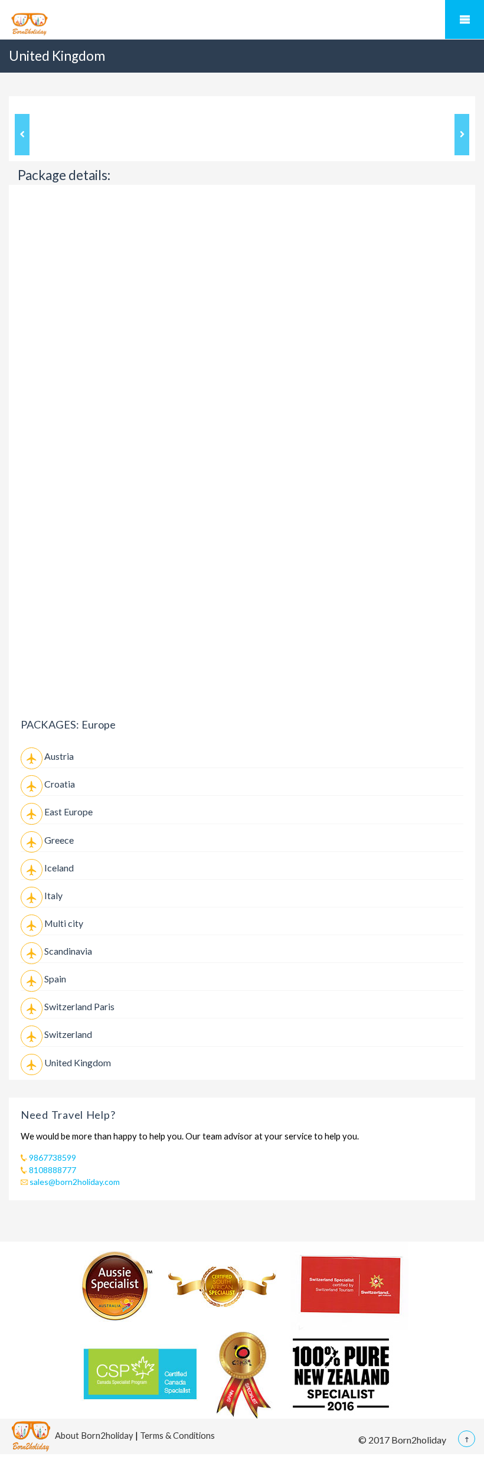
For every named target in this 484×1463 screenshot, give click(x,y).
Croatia (59, 783)
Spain (55, 978)
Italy (53, 895)
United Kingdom (77, 1062)
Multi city (63, 923)
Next (461, 134)
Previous (22, 134)
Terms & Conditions (177, 1434)
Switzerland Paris (79, 1006)
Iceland (59, 867)
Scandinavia (68, 950)
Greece (59, 839)
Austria (59, 756)
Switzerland (68, 1034)
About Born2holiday (94, 1434)
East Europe (68, 811)
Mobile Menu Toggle (464, 19)
